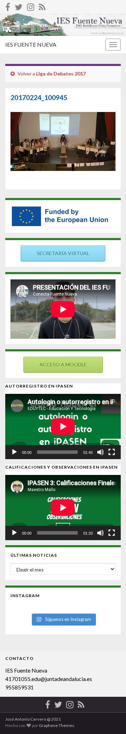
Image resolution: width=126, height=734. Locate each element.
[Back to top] (110, 718)
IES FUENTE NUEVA (30, 44)
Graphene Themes (56, 725)
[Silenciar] (100, 452)
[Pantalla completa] (111, 452)
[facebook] (7, 6)
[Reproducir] (14, 452)
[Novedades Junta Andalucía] (42, 6)
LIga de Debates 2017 (61, 74)
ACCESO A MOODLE (63, 365)
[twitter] (18, 6)
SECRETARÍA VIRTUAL (63, 253)
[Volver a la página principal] (63, 24)
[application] (63, 426)
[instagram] (30, 6)
